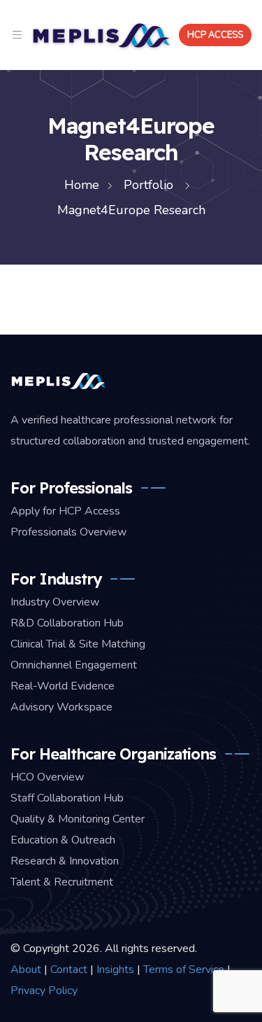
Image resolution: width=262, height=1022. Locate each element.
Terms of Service (183, 969)
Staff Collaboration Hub (67, 798)
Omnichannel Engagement (73, 665)
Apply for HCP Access (65, 511)
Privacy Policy (44, 990)
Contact (68, 969)
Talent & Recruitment (61, 882)
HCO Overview (47, 777)
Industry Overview (54, 602)
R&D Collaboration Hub (67, 623)
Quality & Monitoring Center (77, 819)
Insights (115, 969)
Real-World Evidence (62, 686)
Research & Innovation (64, 861)
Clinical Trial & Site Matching (77, 644)
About (25, 969)
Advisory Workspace (61, 707)
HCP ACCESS (215, 35)
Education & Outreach (62, 840)
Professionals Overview (68, 532)
